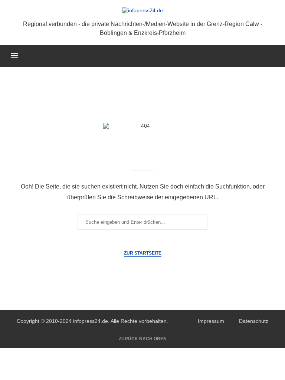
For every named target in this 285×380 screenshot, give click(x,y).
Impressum (211, 321)
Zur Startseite (142, 253)
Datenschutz (253, 321)
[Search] (270, 56)
